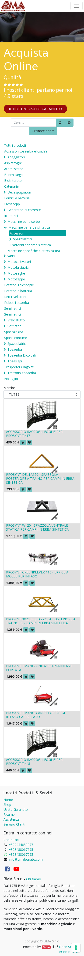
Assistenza (12, 819)
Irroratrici (11, 215)
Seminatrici (12, 308)
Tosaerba (14, 349)
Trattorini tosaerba (21, 373)
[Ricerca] (60, 123)
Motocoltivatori (19, 261)
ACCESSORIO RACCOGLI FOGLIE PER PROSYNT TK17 (34, 433)
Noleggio (11, 378)
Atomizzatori (14, 169)
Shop (7, 804)
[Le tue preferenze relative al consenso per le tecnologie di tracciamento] (75, 947)
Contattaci (11, 839)
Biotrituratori (14, 180)
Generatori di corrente (24, 210)
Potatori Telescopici (19, 285)
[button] (43, 131)
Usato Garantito (16, 809)
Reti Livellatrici (15, 296)
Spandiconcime (15, 337)
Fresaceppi (12, 204)
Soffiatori (14, 326)
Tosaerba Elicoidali (21, 355)
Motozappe (16, 279)
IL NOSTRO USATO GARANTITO (35, 109)
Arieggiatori (16, 157)
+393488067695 (21, 849)
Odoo (46, 947)
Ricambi (9, 814)
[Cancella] (69, 123)
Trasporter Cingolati (19, 367)
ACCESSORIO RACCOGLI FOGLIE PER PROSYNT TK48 (34, 761)
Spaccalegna (13, 332)
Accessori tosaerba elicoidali (25, 151)
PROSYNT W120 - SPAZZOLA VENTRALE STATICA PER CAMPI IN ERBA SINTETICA (37, 527)
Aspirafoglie (13, 163)
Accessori (17, 233)
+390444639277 (21, 844)
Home (8, 799)
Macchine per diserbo (23, 221)
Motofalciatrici (18, 267)
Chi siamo (33, 879)
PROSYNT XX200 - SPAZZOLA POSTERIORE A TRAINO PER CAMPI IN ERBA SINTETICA (40, 621)
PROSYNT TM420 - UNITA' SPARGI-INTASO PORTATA (39, 668)
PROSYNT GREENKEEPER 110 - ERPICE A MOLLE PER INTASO (37, 574)
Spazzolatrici (22, 239)
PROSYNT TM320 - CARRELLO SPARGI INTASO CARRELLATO (35, 714)
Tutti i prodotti (15, 145)
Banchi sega (13, 174)
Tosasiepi (14, 361)
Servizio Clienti (14, 824)
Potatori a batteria (18, 291)
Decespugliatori (19, 192)
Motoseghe (16, 273)
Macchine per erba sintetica (29, 227)
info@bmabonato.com (26, 859)
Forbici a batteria (17, 198)
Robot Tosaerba (16, 302)
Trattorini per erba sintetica (30, 245)
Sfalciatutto (16, 320)
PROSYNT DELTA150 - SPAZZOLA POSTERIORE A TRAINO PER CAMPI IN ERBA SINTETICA (40, 478)
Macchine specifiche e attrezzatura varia (33, 253)
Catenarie (11, 186)
